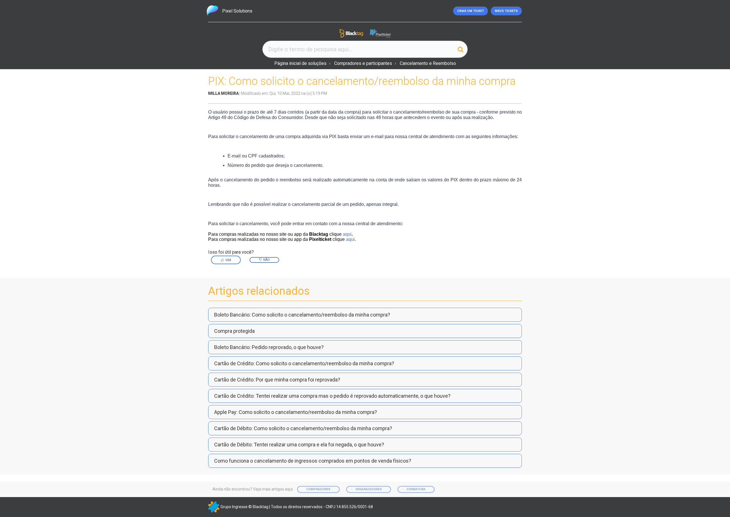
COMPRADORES (318, 489)
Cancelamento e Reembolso (428, 63)
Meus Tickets (506, 11)
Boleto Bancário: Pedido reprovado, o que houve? (269, 347)
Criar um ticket (470, 11)
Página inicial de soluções (300, 63)
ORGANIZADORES (368, 489)
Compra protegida (234, 331)
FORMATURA (416, 489)
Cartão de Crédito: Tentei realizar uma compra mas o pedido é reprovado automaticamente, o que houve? (332, 396)
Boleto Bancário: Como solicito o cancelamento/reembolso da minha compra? (302, 315)
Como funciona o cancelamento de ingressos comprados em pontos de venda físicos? (312, 461)
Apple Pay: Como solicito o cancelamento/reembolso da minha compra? (295, 412)
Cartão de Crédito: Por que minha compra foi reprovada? (277, 380)
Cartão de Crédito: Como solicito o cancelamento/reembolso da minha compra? (304, 363)
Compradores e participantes (363, 63)
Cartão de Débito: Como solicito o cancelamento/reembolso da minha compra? (303, 428)
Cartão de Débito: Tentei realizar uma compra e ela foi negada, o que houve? (299, 445)
